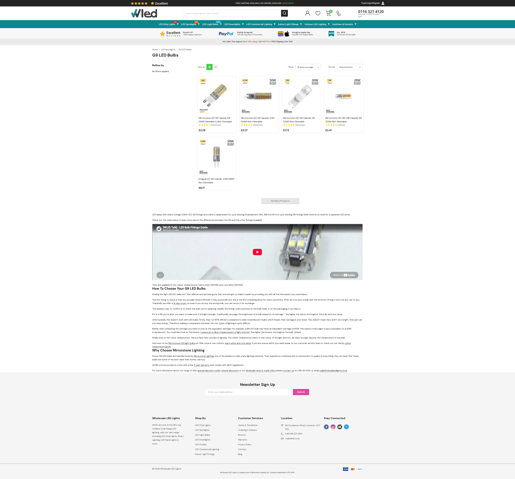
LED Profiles (201, 444)
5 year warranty (202, 365)
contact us (288, 370)
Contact (242, 449)
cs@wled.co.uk (292, 438)
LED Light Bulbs (210, 24)
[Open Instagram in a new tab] (333, 427)
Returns (242, 434)
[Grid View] (209, 67)
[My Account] (307, 13)
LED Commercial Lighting (259, 24)
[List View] (216, 67)
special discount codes (209, 370)
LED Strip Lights (167, 24)
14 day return (179, 303)
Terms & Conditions (248, 425)
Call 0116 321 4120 (293, 433)
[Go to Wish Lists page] (318, 13)
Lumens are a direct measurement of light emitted (224, 332)
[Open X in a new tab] (346, 427)
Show (290, 67)
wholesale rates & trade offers (261, 370)
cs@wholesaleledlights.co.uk (333, 370)
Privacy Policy (244, 444)
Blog (240, 454)
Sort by (332, 67)
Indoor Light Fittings (288, 24)
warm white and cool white (238, 343)
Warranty (242, 439)
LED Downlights (232, 24)
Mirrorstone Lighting (204, 356)
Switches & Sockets (342, 24)
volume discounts (230, 370)
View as (201, 67)
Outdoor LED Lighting (315, 24)
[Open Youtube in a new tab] (339, 427)
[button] (217, 125)
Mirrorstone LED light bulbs (181, 343)
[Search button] (284, 13)
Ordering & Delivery (247, 430)
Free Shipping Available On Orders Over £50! (265, 3)
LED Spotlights (188, 24)
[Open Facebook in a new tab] (326, 427)
